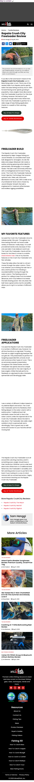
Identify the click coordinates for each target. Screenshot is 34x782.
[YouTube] (19, 687)
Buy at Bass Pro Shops (11, 113)
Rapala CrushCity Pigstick (13, 508)
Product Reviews (17, 727)
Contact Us (17, 715)
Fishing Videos (17, 735)
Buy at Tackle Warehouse (13, 119)
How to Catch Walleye (17, 761)
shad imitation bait (8, 256)
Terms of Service (11, 775)
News (17, 723)
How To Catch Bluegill (17, 753)
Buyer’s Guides (17, 731)
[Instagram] (23, 687)
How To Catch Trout (17, 765)
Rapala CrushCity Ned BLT (13, 505)
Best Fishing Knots (17, 769)
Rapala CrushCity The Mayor (14, 503)
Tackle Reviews (13, 30)
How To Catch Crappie (17, 749)
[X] (15, 687)
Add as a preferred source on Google (20, 43)
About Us (17, 711)
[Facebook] (11, 687)
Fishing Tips (17, 719)
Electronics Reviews (7, 652)
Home (3, 30)
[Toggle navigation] (32, 23)
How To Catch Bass (17, 745)
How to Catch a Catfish (17, 757)
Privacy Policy (24, 775)
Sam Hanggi (18, 516)
